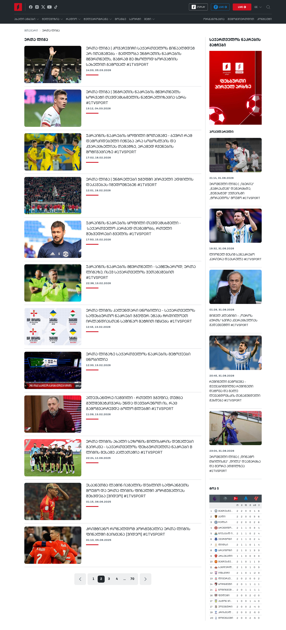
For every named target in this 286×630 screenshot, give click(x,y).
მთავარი (31, 30)
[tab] (214, 498)
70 (132, 579)
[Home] (18, 7)
